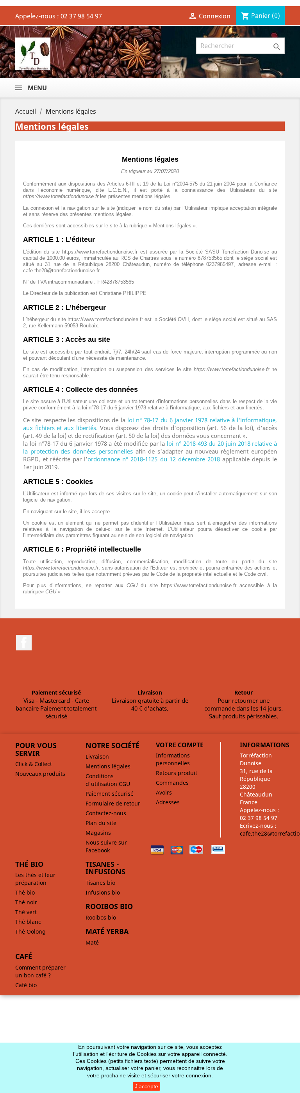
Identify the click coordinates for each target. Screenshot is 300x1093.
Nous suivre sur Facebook (106, 846)
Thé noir (26, 902)
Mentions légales (108, 766)
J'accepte (146, 1086)
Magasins (98, 832)
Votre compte (180, 745)
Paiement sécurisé (110, 793)
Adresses (168, 802)
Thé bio (25, 892)
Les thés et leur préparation (35, 878)
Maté (92, 942)
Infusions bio (103, 892)
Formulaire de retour (113, 803)
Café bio (26, 985)
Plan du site (101, 823)
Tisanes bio (100, 882)
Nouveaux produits (40, 773)
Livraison (97, 756)
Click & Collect (33, 764)
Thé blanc (28, 921)
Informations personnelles (173, 759)
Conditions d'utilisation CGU (108, 780)
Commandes (172, 782)
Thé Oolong (30, 931)
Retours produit (176, 773)
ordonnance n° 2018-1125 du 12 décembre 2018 (154, 459)
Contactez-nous (106, 813)
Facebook (24, 642)
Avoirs (164, 792)
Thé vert (26, 912)
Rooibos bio (101, 917)
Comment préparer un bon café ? (40, 971)
